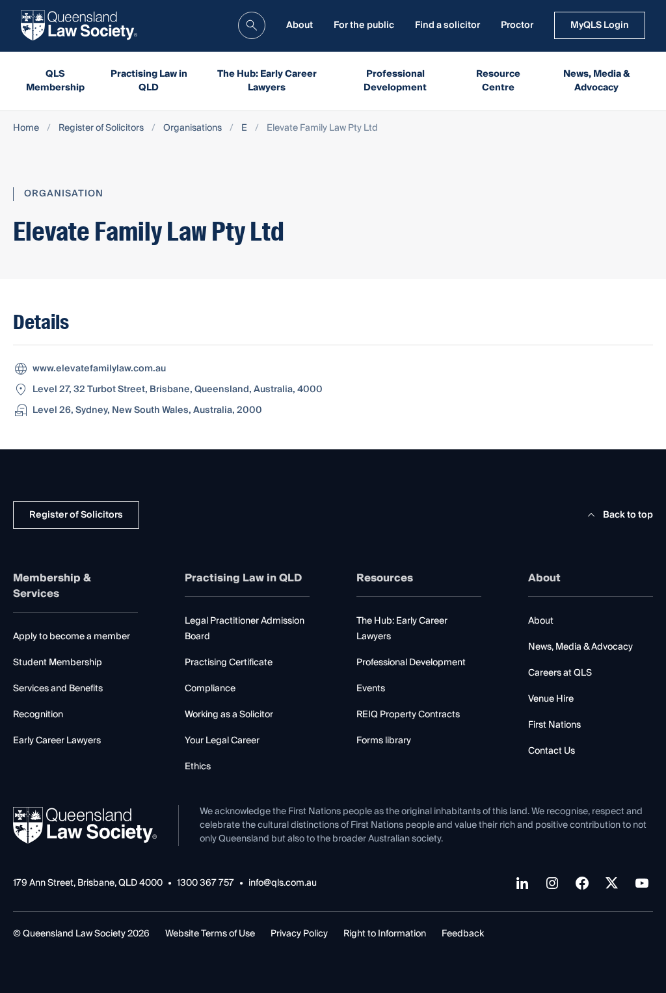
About (299, 25)
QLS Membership (55, 81)
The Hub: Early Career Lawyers (267, 81)
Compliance (210, 688)
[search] (251, 25)
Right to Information (384, 934)
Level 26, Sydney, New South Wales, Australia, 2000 (147, 410)
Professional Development (395, 81)
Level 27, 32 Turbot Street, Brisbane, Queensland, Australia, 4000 (178, 389)
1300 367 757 (205, 883)
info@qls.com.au (282, 883)
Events (370, 688)
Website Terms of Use (210, 934)
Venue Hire (551, 699)
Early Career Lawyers (57, 740)
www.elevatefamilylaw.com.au (99, 369)
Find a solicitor (447, 25)
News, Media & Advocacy (596, 81)
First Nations (554, 725)
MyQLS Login (599, 25)
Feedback (463, 934)
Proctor (517, 25)
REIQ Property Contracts (408, 714)
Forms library (383, 740)
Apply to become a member (71, 636)
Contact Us (551, 751)
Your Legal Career (222, 740)
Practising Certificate (229, 662)
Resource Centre (498, 81)
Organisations (192, 128)
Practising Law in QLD (149, 81)
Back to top (628, 515)
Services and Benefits (58, 688)
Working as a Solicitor (229, 714)
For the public (364, 25)
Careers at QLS (560, 673)
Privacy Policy (299, 934)
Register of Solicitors (101, 128)
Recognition (38, 714)
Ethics (198, 767)
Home (26, 128)
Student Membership (57, 662)
